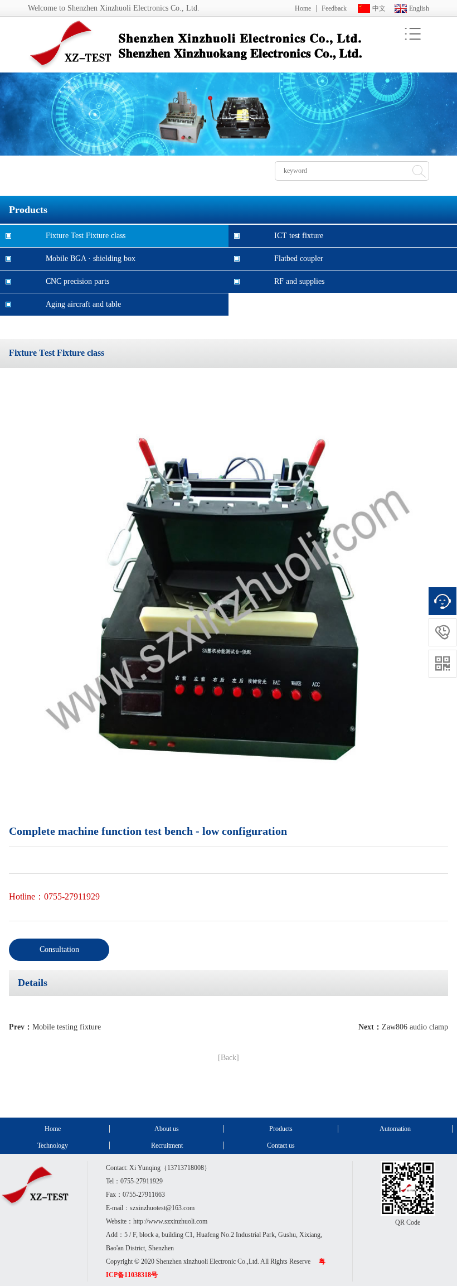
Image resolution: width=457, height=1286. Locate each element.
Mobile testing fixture (66, 1027)
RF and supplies (299, 281)
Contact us (281, 1145)
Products (281, 1129)
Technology (52, 1145)
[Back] (228, 1057)
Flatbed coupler (298, 258)
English (419, 8)
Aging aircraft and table (83, 304)
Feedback (334, 8)
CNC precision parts (77, 281)
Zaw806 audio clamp (415, 1027)
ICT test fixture (298, 235)
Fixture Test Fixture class (85, 235)
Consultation (59, 949)
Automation (395, 1129)
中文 (379, 8)
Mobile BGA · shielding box (90, 258)
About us (166, 1129)
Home (303, 8)
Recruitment (167, 1145)
